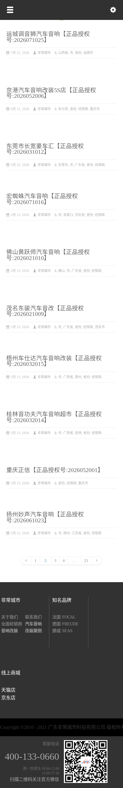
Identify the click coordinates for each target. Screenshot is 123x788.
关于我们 (9, 617)
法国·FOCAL (64, 617)
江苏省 (77, 533)
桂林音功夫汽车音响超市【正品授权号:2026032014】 (54, 417)
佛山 (61, 270)
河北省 (80, 215)
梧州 (78, 377)
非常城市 (44, 52)
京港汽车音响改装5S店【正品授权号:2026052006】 (51, 93)
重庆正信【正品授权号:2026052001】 (55, 470)
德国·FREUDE (65, 624)
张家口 (68, 215)
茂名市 (100, 327)
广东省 (80, 165)
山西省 (63, 52)
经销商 (83, 109)
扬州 (66, 533)
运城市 (88, 52)
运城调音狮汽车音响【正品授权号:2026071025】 (48, 37)
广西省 (68, 377)
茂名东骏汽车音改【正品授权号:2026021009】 (45, 311)
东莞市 (63, 165)
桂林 (78, 433)
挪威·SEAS (62, 631)
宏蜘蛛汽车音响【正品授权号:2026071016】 (42, 199)
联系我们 (33, 617)
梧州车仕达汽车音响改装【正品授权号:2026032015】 (54, 361)
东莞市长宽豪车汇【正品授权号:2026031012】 (45, 149)
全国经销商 (11, 624)
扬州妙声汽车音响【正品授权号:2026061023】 (45, 517)
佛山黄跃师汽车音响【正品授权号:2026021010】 (48, 255)
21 (86, 560)
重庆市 (95, 109)
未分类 (63, 109)
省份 (78, 52)
